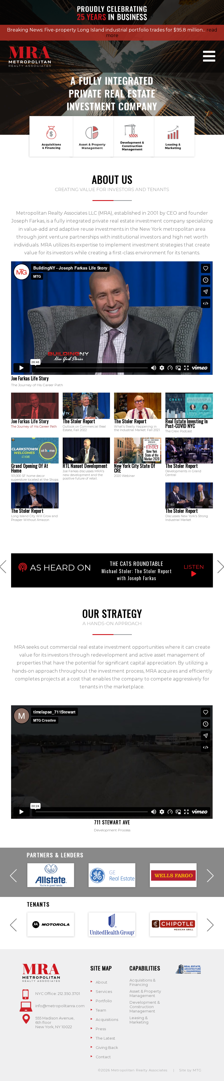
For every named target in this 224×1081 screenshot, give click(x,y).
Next (210, 875)
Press (101, 1029)
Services (104, 991)
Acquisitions (107, 1019)
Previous (13, 875)
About (101, 982)
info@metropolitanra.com (60, 1006)
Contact (103, 1057)
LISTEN (194, 566)
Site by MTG (190, 1070)
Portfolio (104, 1001)
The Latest (105, 1038)
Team (101, 1010)
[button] (34, 406)
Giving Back (107, 1047)
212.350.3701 (69, 993)
